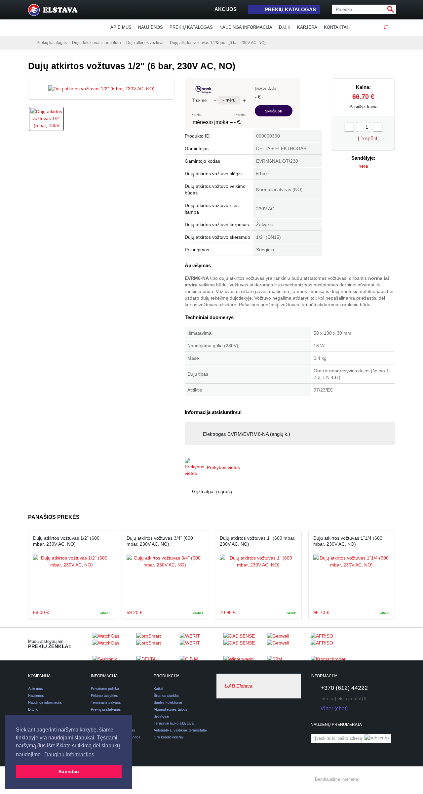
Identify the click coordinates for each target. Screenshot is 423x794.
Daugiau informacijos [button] (69, 754)
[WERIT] (200, 644)
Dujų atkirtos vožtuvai (145, 42)
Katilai (158, 688)
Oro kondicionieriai (168, 737)
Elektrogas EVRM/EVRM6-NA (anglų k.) (246, 434)
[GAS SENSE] (243, 644)
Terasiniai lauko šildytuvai (174, 723)
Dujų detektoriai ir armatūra (96, 42)
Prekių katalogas (290, 9)
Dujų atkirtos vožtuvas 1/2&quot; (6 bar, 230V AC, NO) (218, 42)
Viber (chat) (334, 708)
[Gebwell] (287, 644)
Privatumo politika (105, 688)
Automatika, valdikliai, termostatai (180, 730)
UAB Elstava (238, 686)
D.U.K (284, 27)
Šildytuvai (161, 716)
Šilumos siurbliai (166, 695)
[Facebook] (367, 779)
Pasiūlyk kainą (363, 106)
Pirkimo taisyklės (104, 695)
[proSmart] (156, 644)
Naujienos (150, 27)
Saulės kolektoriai (168, 702)
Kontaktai (336, 27)
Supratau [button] (68, 771)
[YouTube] (391, 779)
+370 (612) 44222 (344, 688)
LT (386, 27)
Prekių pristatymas (106, 709)
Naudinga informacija (245, 27)
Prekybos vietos (223, 467)
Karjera (307, 27)
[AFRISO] (331, 644)
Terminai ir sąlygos (106, 702)
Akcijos (225, 9)
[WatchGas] (113, 644)
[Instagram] (379, 779)
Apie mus (121, 27)
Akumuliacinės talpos (170, 709)
